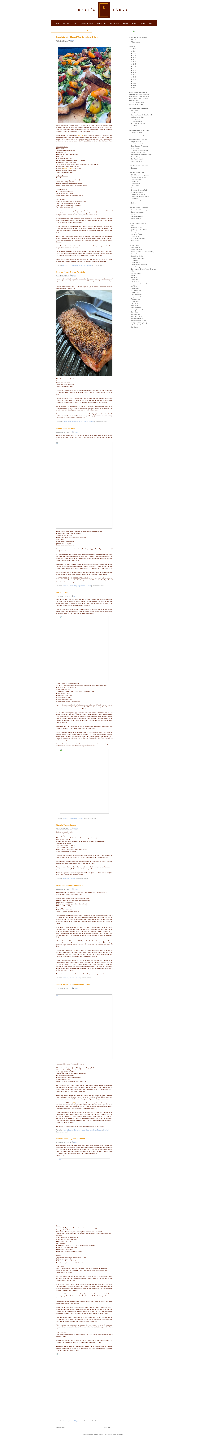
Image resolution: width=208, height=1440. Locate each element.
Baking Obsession (137, 254)
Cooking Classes (68, 1130)
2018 (134, 64)
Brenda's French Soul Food (139, 144)
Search (151, 23)
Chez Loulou (135, 188)
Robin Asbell (135, 301)
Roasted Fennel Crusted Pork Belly (70, 272)
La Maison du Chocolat (138, 194)
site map (107, 1434)
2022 (134, 55)
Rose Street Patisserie (138, 238)
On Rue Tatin (135, 292)
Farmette (134, 277)
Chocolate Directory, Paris (139, 190)
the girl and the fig (136, 161)
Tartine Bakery (135, 157)
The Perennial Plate (137, 318)
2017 (134, 66)
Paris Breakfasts (136, 295)
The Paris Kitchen (136, 316)
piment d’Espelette (68, 168)
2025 (134, 49)
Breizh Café (134, 181)
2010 (134, 81)
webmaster (120, 1434)
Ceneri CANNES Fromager (139, 210)
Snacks (77, 978)
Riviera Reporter (136, 218)
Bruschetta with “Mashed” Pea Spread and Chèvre (77, 37)
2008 (134, 85)
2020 (134, 60)
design (114, 1434)
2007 (134, 88)
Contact (142, 23)
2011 (134, 79)
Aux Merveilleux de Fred (138, 177)
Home (57, 23)
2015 (134, 70)
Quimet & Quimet (136, 121)
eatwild (133, 275)
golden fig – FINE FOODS (139, 230)
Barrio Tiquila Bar (136, 227)
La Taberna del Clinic (137, 117)
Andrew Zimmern (136, 249)
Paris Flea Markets (137, 201)
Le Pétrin (134, 286)
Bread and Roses (136, 179)
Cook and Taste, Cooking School (141, 115)
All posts (134, 40)
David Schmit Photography (139, 265)
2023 (134, 53)
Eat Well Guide (136, 273)
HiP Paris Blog (135, 282)
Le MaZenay (135, 199)
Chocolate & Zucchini (138, 258)
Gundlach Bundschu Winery (140, 150)
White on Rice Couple (138, 325)
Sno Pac (80, 135)
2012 (134, 77)
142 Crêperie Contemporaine (140, 175)
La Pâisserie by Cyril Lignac (140, 196)
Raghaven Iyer (135, 299)
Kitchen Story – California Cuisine (141, 154)
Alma (132, 225)
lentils (62, 283)
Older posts (60, 1427)
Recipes (125, 23)
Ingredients (82, 265)
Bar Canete (134, 110)
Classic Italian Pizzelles (65, 428)
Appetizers (65, 265)
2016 (134, 68)
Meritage (133, 232)
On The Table (114, 23)
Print (72, 41)
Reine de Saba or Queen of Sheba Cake (72, 1139)
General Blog (74, 265)
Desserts (65, 586)
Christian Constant (137, 192)
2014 (134, 72)
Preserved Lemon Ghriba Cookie (69, 885)
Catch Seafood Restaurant (139, 146)
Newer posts (107, 1427)
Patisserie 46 (135, 236)
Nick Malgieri (135, 288)
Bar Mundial (135, 113)
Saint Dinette (135, 240)
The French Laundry (137, 159)
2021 (134, 57)
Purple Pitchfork (136, 297)
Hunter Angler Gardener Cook (140, 284)
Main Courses (83, 421)
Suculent (134, 126)
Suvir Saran (134, 312)
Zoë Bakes (134, 327)
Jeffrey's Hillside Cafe (138, 152)
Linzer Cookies (62, 592)
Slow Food (134, 305)
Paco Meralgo (135, 119)
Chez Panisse (135, 148)
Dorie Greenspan (136, 267)
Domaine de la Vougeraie (139, 135)
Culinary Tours (101, 23)
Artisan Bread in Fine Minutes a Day (142, 252)
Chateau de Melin (136, 132)
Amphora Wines (136, 142)
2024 (134, 51)
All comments (135, 42)
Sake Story (134, 303)
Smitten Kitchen (136, 308)
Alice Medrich (135, 247)
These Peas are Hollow (138, 320)
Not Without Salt (136, 290)
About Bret (66, 23)
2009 (134, 83)
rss (111, 1434)
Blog (75, 23)
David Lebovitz (135, 262)
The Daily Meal (136, 314)
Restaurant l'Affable (137, 216)
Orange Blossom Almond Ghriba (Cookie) (73, 984)
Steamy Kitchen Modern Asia (140, 310)
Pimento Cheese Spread (66, 825)
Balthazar (134, 168)
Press (134, 23)
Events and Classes (86, 23)
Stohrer (133, 203)
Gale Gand (134, 279)
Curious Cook (135, 260)
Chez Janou (135, 186)
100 (74, 950)
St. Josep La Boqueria (138, 123)
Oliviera (133, 214)
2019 (134, 62)
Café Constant (135, 183)
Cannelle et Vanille (137, 256)
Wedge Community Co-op (139, 323)
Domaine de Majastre (137, 212)
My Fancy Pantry (136, 234)
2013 (134, 75)
